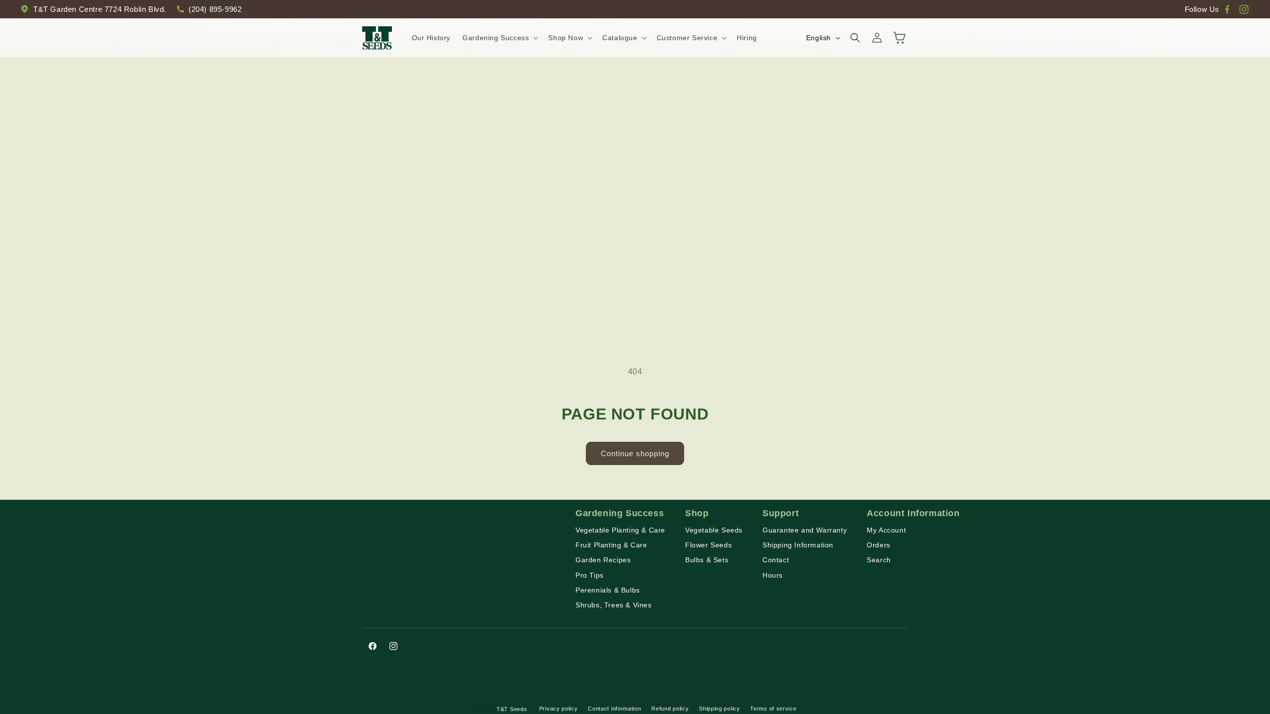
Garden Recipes (603, 560)
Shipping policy (719, 709)
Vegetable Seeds (714, 530)
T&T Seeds (512, 709)
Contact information (614, 709)
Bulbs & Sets (706, 560)
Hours (772, 575)
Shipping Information (797, 545)
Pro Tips (589, 575)
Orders (878, 545)
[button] (499, 37)
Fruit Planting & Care (611, 545)
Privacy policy (558, 709)
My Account (886, 530)
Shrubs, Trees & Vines (613, 605)
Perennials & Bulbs (607, 590)
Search (879, 560)
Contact (775, 560)
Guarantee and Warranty (804, 530)
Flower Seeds (708, 545)
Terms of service (773, 709)
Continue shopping (635, 453)
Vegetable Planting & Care (620, 530)
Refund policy (670, 709)
